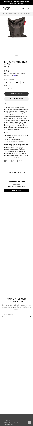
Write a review (16, 191)
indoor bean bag (16, 107)
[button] (15, 55)
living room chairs (11, 13)
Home (2, 13)
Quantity (7, 85)
